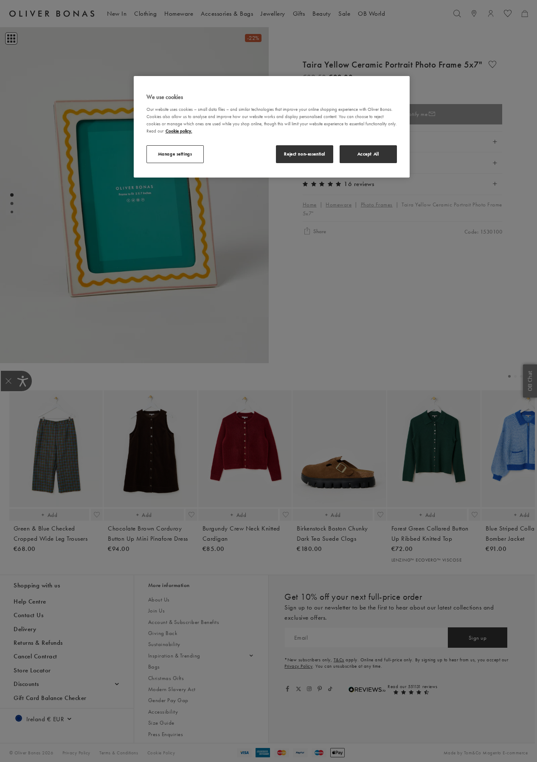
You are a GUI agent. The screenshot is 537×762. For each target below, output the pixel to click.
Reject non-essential (304, 154)
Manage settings (175, 154)
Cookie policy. (179, 131)
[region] (272, 126)
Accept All (368, 154)
